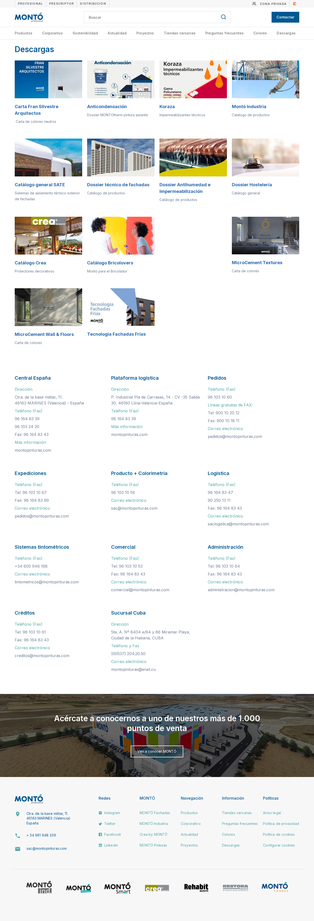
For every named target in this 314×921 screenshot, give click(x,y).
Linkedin (110, 845)
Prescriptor (61, 3)
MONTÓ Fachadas (155, 813)
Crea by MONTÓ (153, 834)
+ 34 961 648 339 (41, 835)
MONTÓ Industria (154, 823)
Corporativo (52, 33)
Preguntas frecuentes (224, 33)
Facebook (112, 834)
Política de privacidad (281, 823)
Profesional (30, 3)
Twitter (109, 823)
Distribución (93, 3)
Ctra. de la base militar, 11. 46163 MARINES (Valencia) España (48, 818)
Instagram (111, 813)
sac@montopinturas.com (46, 848)
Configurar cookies (279, 845)
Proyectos (145, 33)
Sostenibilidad (85, 33)
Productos (23, 33)
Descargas (286, 33)
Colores (260, 33)
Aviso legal (272, 813)
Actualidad (117, 33)
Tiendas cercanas (180, 33)
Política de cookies (279, 834)
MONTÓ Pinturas (153, 845)
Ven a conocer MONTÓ (156, 751)
